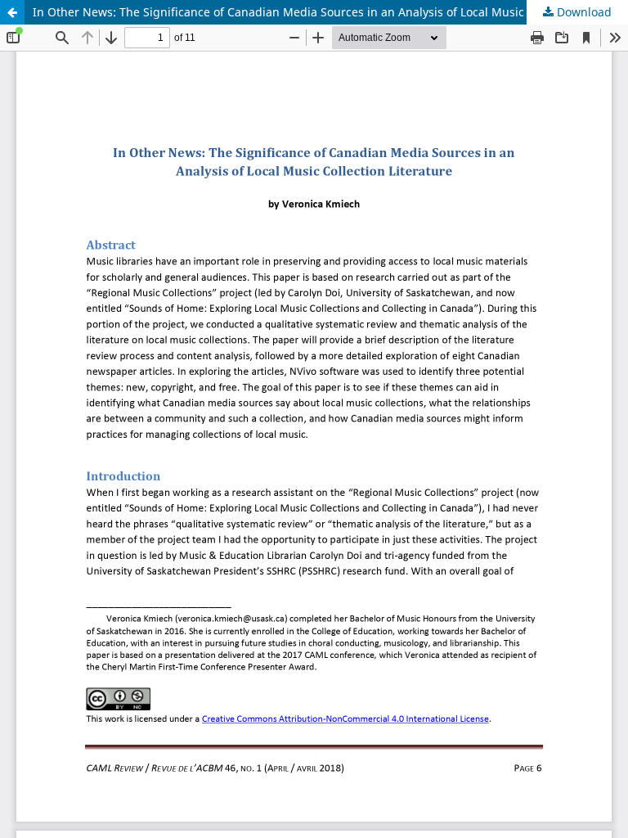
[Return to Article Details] (12, 12)
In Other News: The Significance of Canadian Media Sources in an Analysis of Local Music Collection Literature (330, 12)
